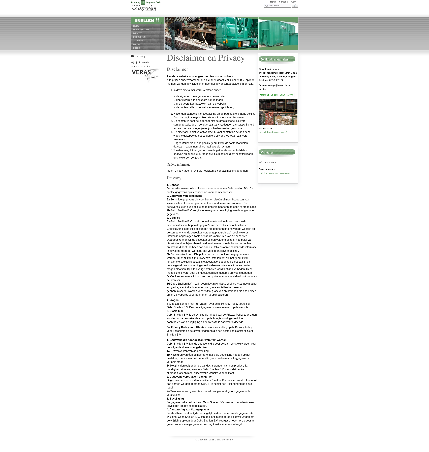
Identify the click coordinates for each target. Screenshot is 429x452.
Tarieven (138, 41)
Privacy (293, 2)
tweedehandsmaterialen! (273, 132)
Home (273, 2)
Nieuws (137, 44)
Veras (132, 69)
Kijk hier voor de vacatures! (274, 173)
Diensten (138, 33)
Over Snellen (141, 29)
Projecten (139, 37)
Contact (282, 2)
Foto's (136, 48)
